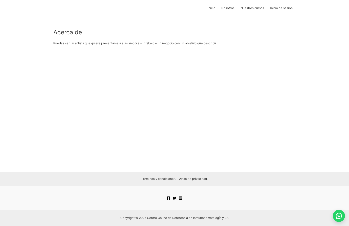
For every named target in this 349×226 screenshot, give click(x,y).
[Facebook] (168, 198)
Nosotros (227, 8)
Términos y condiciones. (158, 179)
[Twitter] (174, 198)
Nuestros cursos (252, 8)
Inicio (211, 8)
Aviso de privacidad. (193, 179)
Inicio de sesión (281, 8)
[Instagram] (180, 198)
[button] (339, 216)
